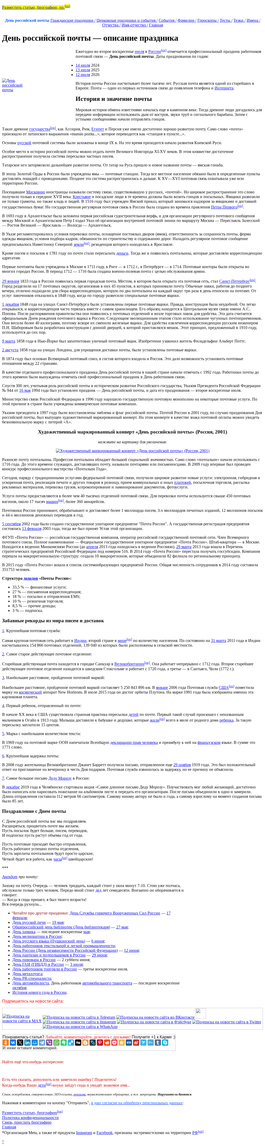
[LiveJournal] (93, 1042)
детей (133, 714)
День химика (23, 932)
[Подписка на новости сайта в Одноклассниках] (201, 1017)
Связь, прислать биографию (26, 1122)
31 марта (218, 640)
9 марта (8, 341)
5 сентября (11, 524)
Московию (35, 192)
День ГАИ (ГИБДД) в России (38, 964)
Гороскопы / (208, 20)
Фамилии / (187, 20)
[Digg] (78, 1042)
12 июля (83, 74)
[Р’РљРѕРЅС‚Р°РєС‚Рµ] (13, 1042)
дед (98, 890)
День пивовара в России (34, 960)
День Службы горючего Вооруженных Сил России (115, 913)
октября (19, 988)
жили (154, 720)
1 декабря (10, 304)
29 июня (99, 955)
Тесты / (226, 20)
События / (167, 20)
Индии (80, 640)
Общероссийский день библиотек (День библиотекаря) (61, 927)
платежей (182, 482)
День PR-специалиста (31, 978)
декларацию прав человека (134, 742)
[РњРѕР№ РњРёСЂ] (35, 1042)
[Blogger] (85, 1042)
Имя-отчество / (135, 25)
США (224, 687)
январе (162, 687)
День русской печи (29, 922)
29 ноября (182, 765)
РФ (195, 1132)
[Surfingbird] (143, 1042)
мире (122, 640)
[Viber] (49, 1042)
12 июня (131, 950)
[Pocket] (114, 1042)
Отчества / (111, 25)
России (154, 52)
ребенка (226, 720)
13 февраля (31, 528)
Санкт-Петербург (234, 281)
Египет (97, 129)
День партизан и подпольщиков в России (49, 955)
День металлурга (27, 974)
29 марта (184, 546)
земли (78, 244)
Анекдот (10, 877)
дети (42, 1085)
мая (86, 932)
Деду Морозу (60, 778)
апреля (92, 546)
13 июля (83, 70)
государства (39, 129)
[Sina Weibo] (136, 1042)
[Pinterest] (100, 1042)
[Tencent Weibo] (151, 1042)
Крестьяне (82, 196)
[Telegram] (42, 1042)
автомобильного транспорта (107, 983)
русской (24, 143)
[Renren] (129, 1042)
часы (57, 859)
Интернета (224, 88)
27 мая (122, 927)
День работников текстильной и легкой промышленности (63, 946)
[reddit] (107, 1042)
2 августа (10, 350)
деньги (122, 253)
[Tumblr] (158, 1042)
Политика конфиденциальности (30, 1117)
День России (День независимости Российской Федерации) (65, 950)
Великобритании (129, 664)
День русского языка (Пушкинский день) (48, 941)
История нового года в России (39, 992)
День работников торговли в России (44, 969)
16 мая (25, 390)
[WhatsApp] (56, 1042)
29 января (10, 281)
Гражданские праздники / (72, 20)
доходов (31, 578)
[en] (67, 6)
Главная (156, 25)
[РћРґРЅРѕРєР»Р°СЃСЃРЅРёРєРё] (6, 1042)
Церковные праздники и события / (127, 20)
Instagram (84, 1132)
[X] (20, 1042)
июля (139, 52)
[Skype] (165, 1042)
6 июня (97, 941)
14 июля (83, 65)
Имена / (253, 20)
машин (52, 501)
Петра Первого (224, 207)
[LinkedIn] (27, 1042)
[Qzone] (122, 1042)
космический (30, 692)
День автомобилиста (30, 983)
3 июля (76, 964)
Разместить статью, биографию (29, 1113)
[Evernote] (64, 1042)
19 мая (57, 922)
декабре (13, 787)
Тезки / (239, 20)
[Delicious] (71, 1042)
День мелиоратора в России (37, 936)
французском (208, 742)
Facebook (105, 1132)
